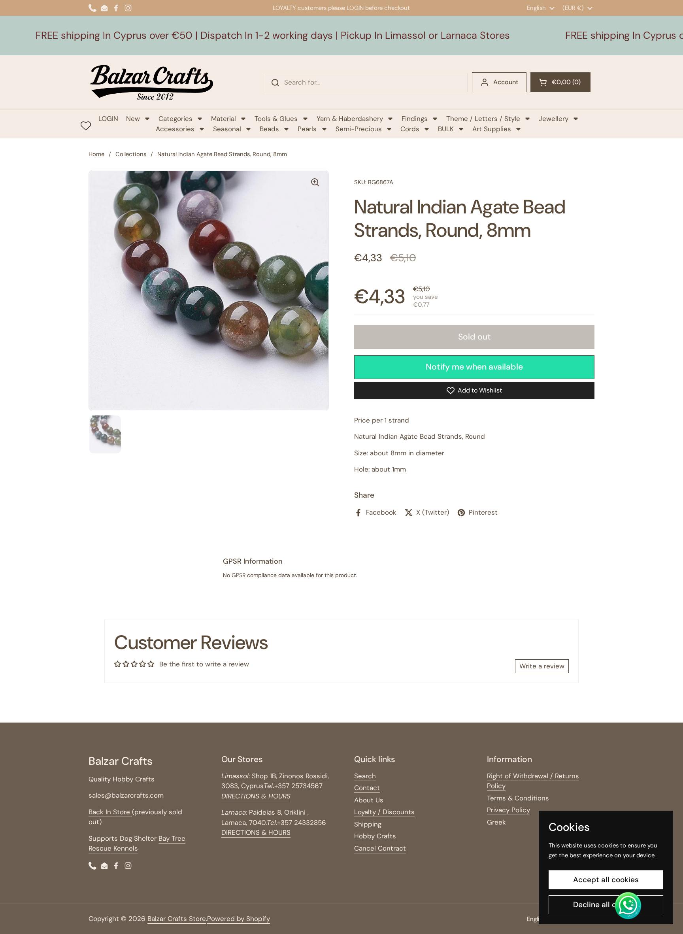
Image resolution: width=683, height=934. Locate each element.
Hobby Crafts (375, 836)
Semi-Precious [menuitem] (359, 129)
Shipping (367, 824)
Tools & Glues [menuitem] (276, 118)
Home (96, 154)
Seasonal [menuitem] (227, 129)
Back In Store (110, 812)
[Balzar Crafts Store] (152, 82)
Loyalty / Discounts (384, 812)
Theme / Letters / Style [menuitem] (483, 118)
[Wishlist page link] (86, 126)
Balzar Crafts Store (176, 918)
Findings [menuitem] (415, 118)
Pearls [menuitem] (307, 129)
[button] (560, 82)
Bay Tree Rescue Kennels (137, 843)
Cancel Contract (380, 848)
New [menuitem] (133, 118)
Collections (130, 154)
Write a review (541, 666)
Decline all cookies (606, 904)
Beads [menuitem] (269, 129)
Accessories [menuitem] (175, 129)
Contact (367, 787)
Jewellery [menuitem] (553, 118)
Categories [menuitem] (175, 118)
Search (365, 776)
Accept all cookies (606, 880)
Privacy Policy (508, 810)
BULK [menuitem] (446, 129)
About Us (368, 800)
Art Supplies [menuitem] (491, 129)
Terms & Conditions (518, 798)
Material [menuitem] (223, 118)
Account (505, 82)
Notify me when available (474, 366)
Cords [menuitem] (409, 129)
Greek (496, 822)
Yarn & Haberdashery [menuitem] (350, 118)
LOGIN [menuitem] (108, 118)
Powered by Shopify (238, 918)
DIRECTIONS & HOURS (256, 832)
